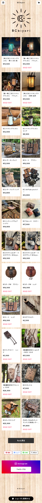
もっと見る (21, 440)
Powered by (18, 492)
